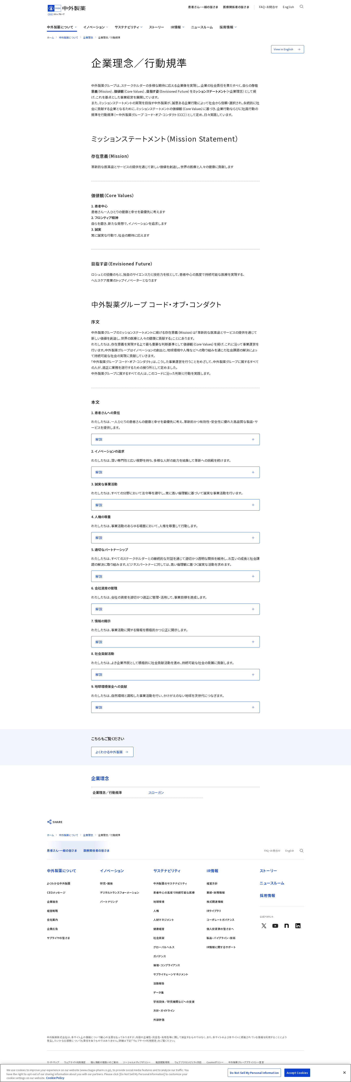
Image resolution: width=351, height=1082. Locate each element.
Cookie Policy (55, 1078)
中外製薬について (68, 37)
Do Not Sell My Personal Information (254, 1072)
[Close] (344, 1072)
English (288, 7)
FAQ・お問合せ (268, 7)
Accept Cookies (297, 1072)
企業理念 (88, 37)
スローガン (156, 792)
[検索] (301, 7)
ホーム (50, 37)
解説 (98, 439)
